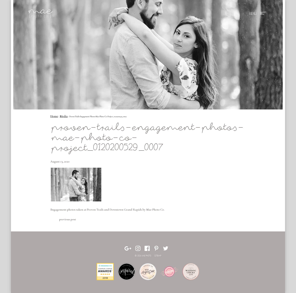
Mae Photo (41, 13)
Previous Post (67, 219)
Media (64, 116)
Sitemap (157, 255)
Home (54, 116)
